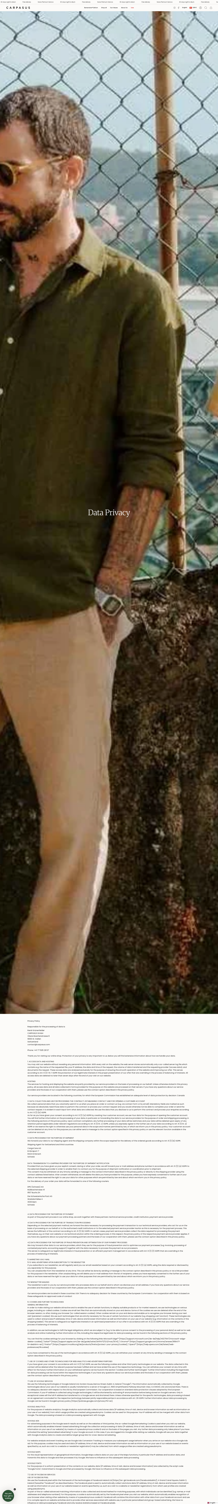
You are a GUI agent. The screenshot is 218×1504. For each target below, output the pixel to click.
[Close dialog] (140, 724)
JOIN (82, 775)
